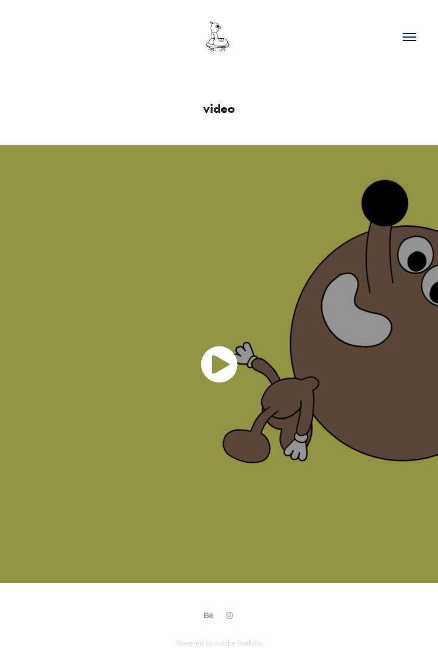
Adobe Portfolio (238, 643)
